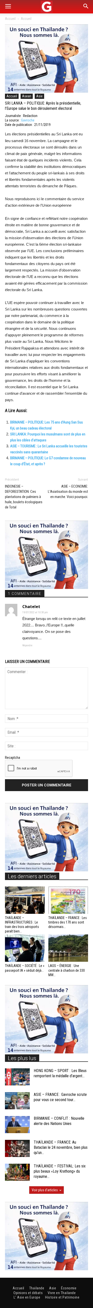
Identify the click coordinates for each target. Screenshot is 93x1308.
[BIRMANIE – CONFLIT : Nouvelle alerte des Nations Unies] (17, 1124)
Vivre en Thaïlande (62, 1293)
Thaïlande (36, 1288)
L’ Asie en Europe (27, 1297)
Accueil (10, 19)
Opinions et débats (28, 1293)
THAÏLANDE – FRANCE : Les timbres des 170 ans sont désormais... (67, 922)
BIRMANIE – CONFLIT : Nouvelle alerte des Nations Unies (59, 1121)
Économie (68, 1288)
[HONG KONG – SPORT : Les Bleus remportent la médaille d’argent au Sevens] (17, 1076)
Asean (26, 96)
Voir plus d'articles (45, 1190)
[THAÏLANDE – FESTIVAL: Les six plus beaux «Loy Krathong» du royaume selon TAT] (17, 1172)
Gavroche (27, 120)
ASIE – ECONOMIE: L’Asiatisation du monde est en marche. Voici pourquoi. (68, 491)
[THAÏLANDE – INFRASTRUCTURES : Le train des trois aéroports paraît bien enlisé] (25, 900)
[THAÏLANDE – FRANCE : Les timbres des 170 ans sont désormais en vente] (68, 900)
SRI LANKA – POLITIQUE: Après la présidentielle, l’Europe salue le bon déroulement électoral (43, 106)
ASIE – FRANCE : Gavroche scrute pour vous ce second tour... (60, 1097)
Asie (39, 96)
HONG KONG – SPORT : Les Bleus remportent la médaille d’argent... (60, 1073)
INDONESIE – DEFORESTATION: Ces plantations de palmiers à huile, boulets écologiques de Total (23, 496)
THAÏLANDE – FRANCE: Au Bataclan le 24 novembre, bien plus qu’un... (61, 1147)
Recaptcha (12, 758)
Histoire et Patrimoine (62, 1297)
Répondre (27, 645)
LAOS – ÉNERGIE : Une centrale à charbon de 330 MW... (66, 970)
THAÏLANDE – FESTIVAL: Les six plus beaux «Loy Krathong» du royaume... (60, 1171)
